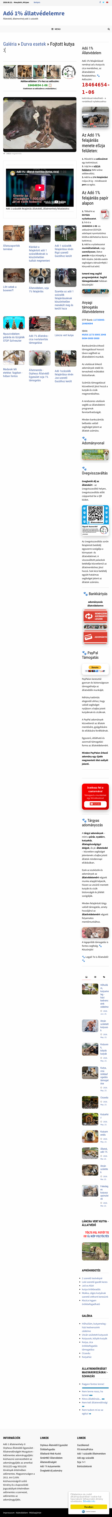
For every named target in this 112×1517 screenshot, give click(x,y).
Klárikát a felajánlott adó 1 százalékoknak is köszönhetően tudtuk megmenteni (39, 253)
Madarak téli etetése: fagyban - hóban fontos (12, 373)
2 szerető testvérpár (92, 1278)
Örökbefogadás (47, 1449)
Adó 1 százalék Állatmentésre (91, 1453)
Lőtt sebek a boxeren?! (10, 288)
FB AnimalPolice (85, 1449)
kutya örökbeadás (91, 1289)
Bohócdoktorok (84, 1466)
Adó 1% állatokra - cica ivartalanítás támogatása (39, 339)
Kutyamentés (104, 1133)
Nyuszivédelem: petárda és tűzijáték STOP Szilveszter (14, 337)
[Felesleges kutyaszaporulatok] (90, 1186)
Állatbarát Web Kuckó (50, 1453)
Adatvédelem (22, 1512)
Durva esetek (33, 44)
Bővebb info (89, 1501)
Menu (58, 29)
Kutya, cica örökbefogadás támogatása (104, 1075)
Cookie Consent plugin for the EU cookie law (89, 1511)
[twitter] (104, 2)
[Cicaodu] (90, 1097)
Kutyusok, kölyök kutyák (104, 1049)
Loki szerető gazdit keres (94, 1281)
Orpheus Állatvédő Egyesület (54, 1445)
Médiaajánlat (35, 1512)
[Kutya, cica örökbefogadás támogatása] (90, 1068)
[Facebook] (100, 2)
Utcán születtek (104, 1169)
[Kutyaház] (90, 1114)
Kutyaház (87, 1356)
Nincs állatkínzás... (92, 1398)
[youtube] (107, 2)
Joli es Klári (88, 1285)
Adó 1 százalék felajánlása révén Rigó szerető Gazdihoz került (64, 251)
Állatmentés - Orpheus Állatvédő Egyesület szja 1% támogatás (39, 375)
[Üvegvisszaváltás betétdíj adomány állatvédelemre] (95, 520)
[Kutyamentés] (90, 1132)
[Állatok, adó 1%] (90, 1149)
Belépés (37, 2)
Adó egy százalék (85, 1457)
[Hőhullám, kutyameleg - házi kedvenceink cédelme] (90, 985)
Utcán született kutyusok (104, 1025)
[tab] (86, 977)
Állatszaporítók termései (11, 247)
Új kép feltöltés (98, 1236)
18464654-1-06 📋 (40, 85)
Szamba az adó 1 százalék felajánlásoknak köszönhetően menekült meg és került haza (64, 300)
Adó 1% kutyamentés (50, 1466)
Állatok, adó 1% (104, 1150)
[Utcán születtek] (90, 1166)
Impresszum (8, 1512)
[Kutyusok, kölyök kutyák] (90, 1044)
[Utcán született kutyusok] (90, 1021)
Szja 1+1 (81, 1462)
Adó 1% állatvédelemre (34, 13)
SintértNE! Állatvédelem (51, 1457)
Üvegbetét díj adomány (51, 1470)
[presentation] (86, 977)
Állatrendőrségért (48, 1462)
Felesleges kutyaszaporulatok (104, 1192)
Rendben (88, 1507)
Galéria (10, 44)
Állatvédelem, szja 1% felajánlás (39, 289)
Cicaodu (104, 1097)
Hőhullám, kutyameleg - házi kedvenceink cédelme (94, 1327)
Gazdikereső (83, 1445)
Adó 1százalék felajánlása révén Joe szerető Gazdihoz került (64, 376)
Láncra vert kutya (64, 335)
